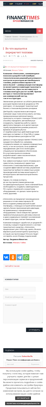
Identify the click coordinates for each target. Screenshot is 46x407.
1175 (13, 56)
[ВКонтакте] (6, 257)
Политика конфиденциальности (23, 403)
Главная (8, 37)
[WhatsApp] (26, 257)
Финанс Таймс (17, 70)
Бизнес (15, 37)
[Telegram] (19, 257)
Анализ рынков (25, 37)
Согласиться (23, 398)
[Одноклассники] (13, 257)
